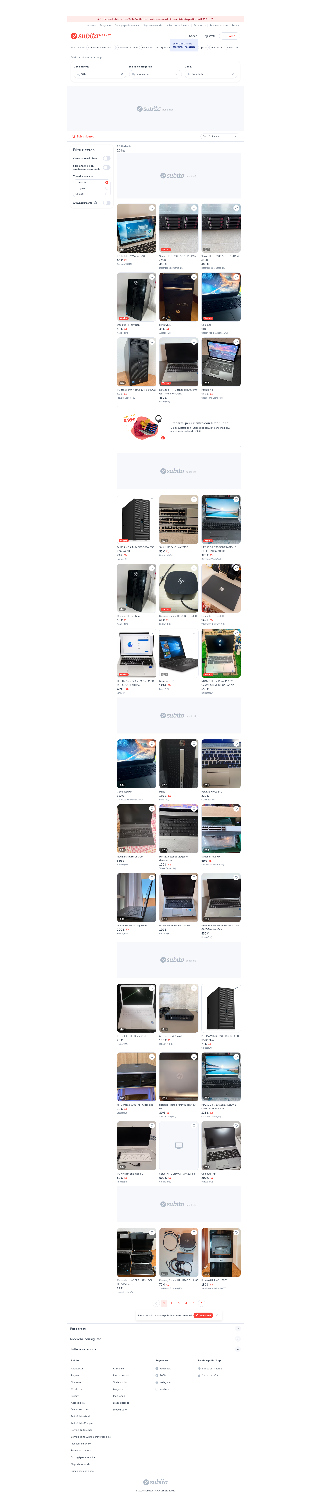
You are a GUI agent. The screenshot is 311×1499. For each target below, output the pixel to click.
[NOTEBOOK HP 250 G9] (136, 837)
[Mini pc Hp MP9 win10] (179, 1016)
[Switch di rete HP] (221, 837)
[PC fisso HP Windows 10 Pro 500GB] (136, 370)
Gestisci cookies (80, 1409)
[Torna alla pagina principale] (91, 36)
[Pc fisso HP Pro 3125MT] (221, 1261)
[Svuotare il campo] (121, 74)
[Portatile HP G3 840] (221, 770)
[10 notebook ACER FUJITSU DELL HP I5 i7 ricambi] (136, 1261)
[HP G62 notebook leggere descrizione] (179, 837)
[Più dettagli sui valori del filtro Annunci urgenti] (95, 202)
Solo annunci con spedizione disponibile (86, 167)
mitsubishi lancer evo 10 (101, 47)
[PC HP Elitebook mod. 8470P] (179, 906)
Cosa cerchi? (81, 66)
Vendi (232, 36)
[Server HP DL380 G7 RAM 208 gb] (179, 1152)
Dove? (188, 66)
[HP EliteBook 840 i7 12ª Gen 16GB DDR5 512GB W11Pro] (136, 661)
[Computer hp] (221, 1152)
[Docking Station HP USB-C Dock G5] (179, 595)
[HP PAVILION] (179, 303)
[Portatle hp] (221, 370)
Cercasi (79, 193)
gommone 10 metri (128, 47)
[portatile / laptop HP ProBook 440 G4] (179, 1085)
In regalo (80, 188)
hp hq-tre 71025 (164, 47)
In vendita (80, 182)
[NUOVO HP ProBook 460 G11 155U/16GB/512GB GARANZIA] (221, 661)
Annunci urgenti (82, 202)
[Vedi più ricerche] (237, 47)
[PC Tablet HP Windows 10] (136, 236)
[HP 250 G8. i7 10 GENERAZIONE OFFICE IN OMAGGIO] (221, 528)
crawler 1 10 (217, 47)
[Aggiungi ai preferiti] (152, 208)
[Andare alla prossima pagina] (201, 1303)
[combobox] (100, 74)
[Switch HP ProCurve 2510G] (179, 528)
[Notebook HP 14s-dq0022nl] (136, 906)
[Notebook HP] (179, 661)
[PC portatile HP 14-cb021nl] (136, 1016)
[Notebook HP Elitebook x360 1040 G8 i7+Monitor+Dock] (179, 370)
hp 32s (203, 47)
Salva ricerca (85, 136)
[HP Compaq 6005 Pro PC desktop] (136, 1085)
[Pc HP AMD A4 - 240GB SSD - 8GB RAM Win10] (136, 528)
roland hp (147, 47)
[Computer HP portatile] (221, 595)
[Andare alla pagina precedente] (156, 1303)
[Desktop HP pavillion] (136, 303)
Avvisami (205, 1315)
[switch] (107, 158)
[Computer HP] (221, 303)
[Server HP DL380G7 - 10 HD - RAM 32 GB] (179, 236)
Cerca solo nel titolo (85, 158)
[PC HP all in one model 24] (136, 1152)
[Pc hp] (179, 770)
